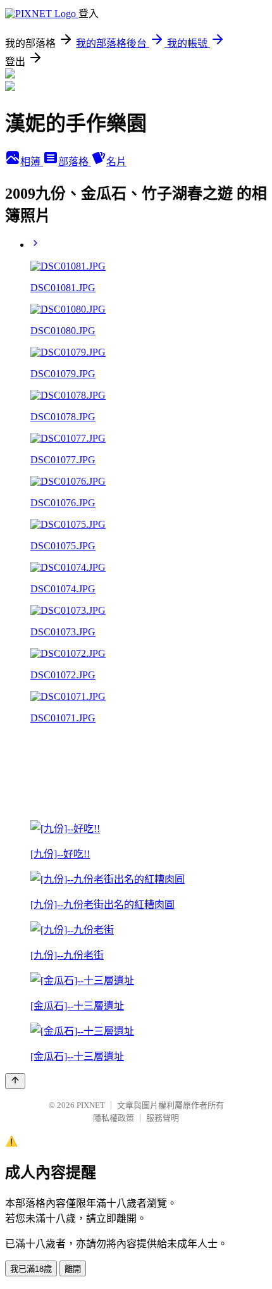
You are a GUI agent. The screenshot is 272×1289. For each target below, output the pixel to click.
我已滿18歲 (31, 1269)
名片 (116, 161)
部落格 (74, 161)
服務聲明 (162, 1118)
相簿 (31, 161)
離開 (73, 1269)
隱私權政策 (113, 1118)
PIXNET (91, 1105)
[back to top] (15, 1081)
